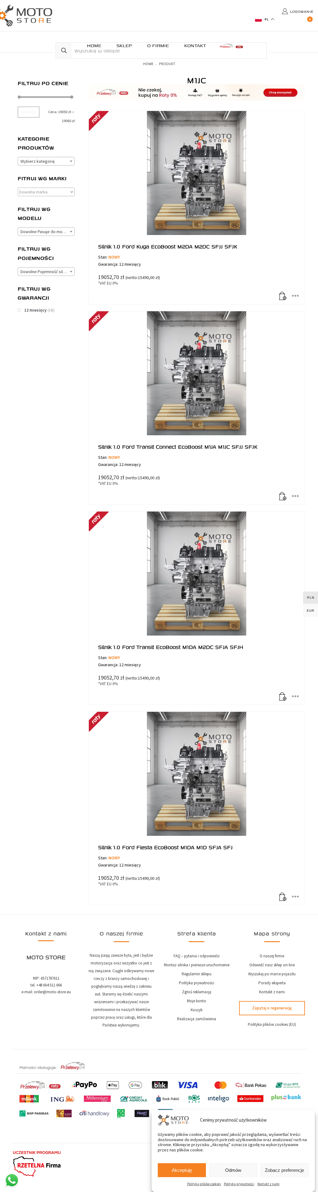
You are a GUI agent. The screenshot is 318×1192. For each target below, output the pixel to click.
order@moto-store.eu (52, 992)
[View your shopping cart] (310, 21)
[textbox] (46, 161)
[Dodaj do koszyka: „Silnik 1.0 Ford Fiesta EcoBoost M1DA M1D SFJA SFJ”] (283, 897)
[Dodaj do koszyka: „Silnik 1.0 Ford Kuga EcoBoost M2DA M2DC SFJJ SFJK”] (283, 296)
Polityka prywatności (239, 1184)
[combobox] (46, 161)
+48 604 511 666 (49, 985)
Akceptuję (182, 1170)
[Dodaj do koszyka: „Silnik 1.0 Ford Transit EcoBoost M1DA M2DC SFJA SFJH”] (283, 697)
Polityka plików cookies (204, 1184)
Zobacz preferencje (284, 1170)
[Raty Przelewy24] (231, 46)
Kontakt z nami (268, 1184)
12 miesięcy (35, 310)
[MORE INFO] (295, 296)
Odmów (233, 1170)
